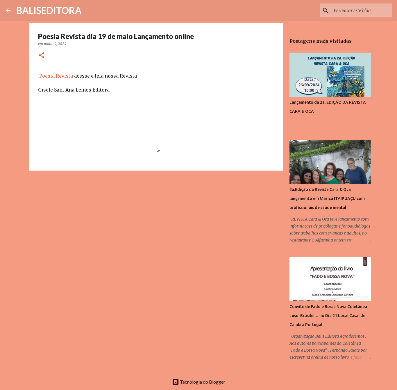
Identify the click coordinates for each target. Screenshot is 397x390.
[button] (41, 56)
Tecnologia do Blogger (202, 381)
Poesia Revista (56, 76)
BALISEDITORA (49, 10)
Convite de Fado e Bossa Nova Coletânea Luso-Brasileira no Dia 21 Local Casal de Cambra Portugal (328, 315)
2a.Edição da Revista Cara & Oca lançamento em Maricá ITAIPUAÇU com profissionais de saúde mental (327, 198)
